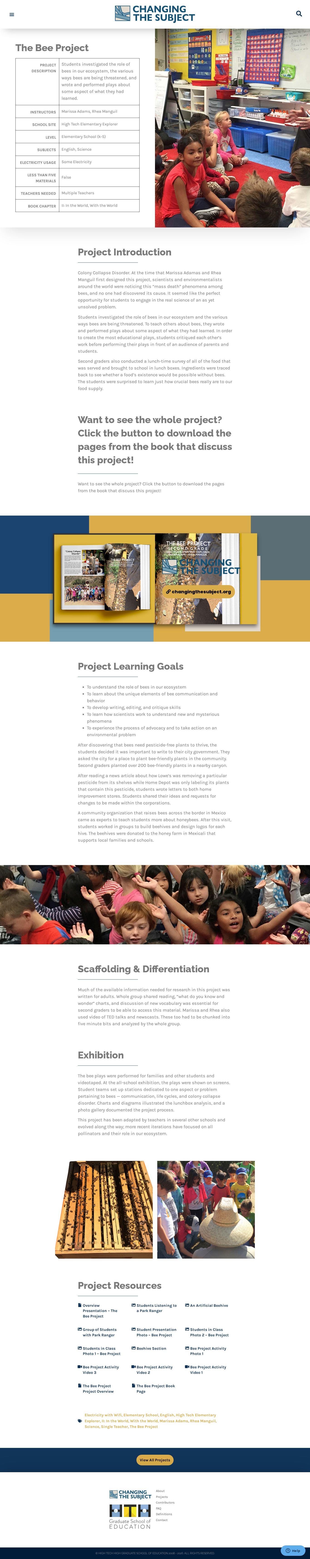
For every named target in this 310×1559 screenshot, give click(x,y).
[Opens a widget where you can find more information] (292, 1551)
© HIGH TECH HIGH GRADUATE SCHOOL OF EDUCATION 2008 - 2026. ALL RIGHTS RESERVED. (155, 1553)
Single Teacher (114, 1426)
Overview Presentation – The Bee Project (100, 1311)
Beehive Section (151, 1348)
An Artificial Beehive (209, 1305)
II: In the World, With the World (130, 1421)
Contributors (165, 1502)
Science (92, 1426)
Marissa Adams (174, 1421)
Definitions (164, 1514)
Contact (161, 1520)
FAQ (158, 1508)
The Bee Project (144, 1426)
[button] (11, 14)
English (167, 1415)
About (160, 1491)
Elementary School (140, 1415)
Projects (162, 1497)
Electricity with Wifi (103, 1415)
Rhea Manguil (203, 1421)
